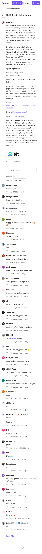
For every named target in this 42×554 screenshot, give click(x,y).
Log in (27, 3)
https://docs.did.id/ (19, 112)
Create (18, 3)
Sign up (36, 3)
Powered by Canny (21, 548)
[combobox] (20, 180)
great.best (13, 338)
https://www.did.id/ (19, 116)
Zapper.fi (28, 91)
